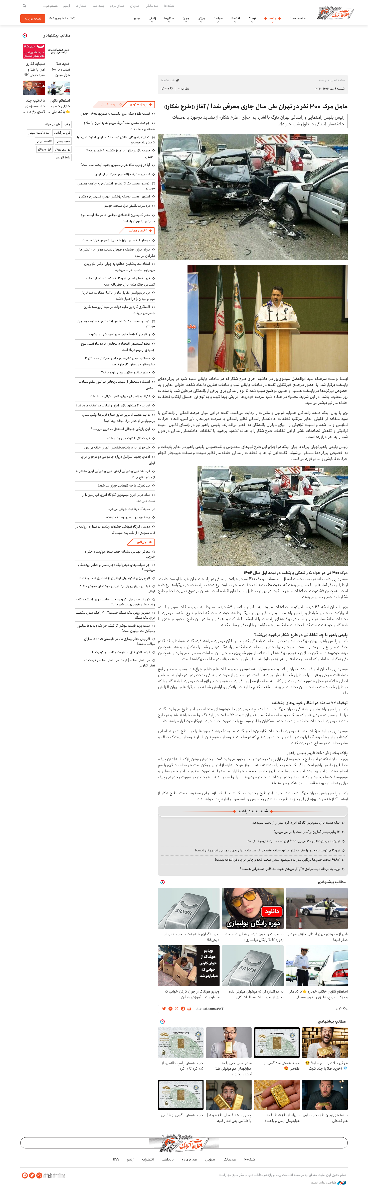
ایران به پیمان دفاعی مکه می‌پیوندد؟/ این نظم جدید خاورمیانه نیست (293, 841)
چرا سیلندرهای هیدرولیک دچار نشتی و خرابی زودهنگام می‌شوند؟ (116, 567)
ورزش (201, 18)
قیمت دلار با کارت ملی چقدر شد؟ (128, 438)
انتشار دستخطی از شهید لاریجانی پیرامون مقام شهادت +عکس (117, 385)
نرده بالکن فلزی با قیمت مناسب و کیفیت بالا (120, 652)
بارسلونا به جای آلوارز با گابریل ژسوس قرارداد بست (116, 240)
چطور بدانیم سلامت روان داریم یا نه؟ (125, 372)
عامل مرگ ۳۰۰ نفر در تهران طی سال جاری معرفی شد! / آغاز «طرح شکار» (256, 106)
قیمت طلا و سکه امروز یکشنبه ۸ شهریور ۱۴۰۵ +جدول (115, 113)
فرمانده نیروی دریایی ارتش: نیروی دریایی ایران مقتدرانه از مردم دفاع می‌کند (115, 474)
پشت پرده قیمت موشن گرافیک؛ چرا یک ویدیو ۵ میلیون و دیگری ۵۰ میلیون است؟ (116, 628)
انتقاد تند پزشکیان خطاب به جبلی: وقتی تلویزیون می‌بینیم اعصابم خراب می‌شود (119, 267)
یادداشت (98, 5)
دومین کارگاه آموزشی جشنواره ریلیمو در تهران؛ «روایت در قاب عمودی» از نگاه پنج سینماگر (115, 530)
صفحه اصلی (337, 80)
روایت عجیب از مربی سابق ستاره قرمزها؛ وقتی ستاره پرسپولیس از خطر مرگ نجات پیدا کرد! (118, 418)
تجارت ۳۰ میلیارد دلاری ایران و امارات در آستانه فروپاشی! (113, 405)
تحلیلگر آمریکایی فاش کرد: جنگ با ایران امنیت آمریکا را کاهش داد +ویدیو (116, 139)
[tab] (141, 104)
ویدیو (136, 18)
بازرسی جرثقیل (51, 124)
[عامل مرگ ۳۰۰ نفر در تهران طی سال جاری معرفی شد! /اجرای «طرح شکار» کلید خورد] (268, 318)
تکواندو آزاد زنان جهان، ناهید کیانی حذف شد (120, 396)
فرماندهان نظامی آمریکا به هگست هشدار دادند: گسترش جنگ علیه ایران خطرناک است (120, 281)
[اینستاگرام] (39, 1175)
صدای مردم (117, 5)
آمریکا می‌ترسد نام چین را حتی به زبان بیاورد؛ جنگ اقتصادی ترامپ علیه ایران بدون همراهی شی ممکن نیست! (267, 850)
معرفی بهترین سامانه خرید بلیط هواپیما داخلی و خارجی (120, 554)
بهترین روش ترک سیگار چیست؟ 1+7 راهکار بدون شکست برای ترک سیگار (115, 615)
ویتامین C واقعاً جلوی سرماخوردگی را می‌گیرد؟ (119, 334)
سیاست (218, 18)
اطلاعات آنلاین (335, 12)
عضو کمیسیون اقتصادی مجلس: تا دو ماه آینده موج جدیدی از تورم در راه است (118, 347)
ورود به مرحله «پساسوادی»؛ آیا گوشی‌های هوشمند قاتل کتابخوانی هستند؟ (290, 869)
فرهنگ (252, 18)
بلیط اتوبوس (62, 157)
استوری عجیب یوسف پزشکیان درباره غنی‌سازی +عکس (114, 196)
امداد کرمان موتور (39, 132)
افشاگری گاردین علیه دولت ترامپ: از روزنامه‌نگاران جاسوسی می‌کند (119, 310)
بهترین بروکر (62, 149)
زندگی (152, 18)
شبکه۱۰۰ (169, 5)
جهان (186, 18)
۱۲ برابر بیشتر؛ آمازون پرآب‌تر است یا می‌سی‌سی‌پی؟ (306, 832)
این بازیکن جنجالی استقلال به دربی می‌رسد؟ (120, 429)
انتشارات (81, 5)
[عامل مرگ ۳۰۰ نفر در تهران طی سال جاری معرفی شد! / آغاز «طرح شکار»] (253, 197)
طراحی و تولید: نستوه (323, 1182)
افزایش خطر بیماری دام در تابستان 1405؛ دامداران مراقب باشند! (119, 641)
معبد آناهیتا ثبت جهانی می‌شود (129, 509)
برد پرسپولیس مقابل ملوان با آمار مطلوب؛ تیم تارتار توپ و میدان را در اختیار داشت (118, 296)
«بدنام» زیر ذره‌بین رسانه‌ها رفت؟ (127, 517)
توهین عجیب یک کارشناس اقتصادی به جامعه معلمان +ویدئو (116, 186)
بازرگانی (141, 542)
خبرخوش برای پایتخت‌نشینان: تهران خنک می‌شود (117, 447)
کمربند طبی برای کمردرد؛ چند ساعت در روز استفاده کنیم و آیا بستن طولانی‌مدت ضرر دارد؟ (115, 602)
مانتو (67, 124)
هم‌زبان (134, 5)
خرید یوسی (63, 141)
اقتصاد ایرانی (44, 141)
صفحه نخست (297, 18)
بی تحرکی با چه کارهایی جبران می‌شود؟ (123, 485)
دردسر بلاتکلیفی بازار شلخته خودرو (127, 205)
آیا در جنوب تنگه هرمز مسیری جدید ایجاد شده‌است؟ (115, 165)
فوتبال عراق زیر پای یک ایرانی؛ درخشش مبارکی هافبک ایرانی (117, 588)
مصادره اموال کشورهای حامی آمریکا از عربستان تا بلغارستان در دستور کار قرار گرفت (120, 361)
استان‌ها (169, 18)
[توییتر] (32, 1175)
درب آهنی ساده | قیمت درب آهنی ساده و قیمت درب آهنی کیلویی (118, 662)
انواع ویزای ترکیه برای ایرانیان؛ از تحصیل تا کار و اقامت (114, 578)
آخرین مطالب (137, 230)
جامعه (273, 18)
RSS (116, 1159)
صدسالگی (151, 5)
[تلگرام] (25, 1175)
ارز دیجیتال (44, 149)
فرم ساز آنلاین (62, 132)
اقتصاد (235, 18)
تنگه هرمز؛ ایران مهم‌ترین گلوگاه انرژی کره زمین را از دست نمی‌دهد (296, 822)
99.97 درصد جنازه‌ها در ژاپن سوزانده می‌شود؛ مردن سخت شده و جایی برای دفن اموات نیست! (277, 859)
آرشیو (66, 5)
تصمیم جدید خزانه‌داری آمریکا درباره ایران (122, 174)
